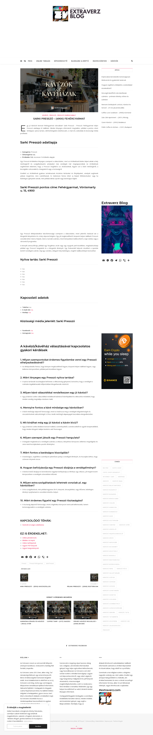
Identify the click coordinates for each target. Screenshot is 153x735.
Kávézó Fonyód (109, 525)
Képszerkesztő (60, 61)
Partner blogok (118, 721)
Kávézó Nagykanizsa (111, 560)
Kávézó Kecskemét (110, 547)
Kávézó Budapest (110, 490)
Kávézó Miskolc (109, 555)
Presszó (53, 115)
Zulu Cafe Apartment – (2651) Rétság (114, 117)
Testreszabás (17, 726)
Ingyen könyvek (100, 61)
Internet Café (108, 476)
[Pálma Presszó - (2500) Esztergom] (94, 577)
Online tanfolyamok (29, 543)
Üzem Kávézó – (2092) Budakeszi (113, 122)
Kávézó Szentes (109, 595)
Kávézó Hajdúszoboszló (113, 533)
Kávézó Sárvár (109, 612)
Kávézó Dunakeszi (110, 511)
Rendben (38, 726)
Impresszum (108, 721)
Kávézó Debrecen (110, 507)
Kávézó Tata (124, 612)
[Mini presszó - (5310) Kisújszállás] (24, 577)
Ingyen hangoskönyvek (30, 548)
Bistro (105, 468)
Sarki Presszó (50, 563)
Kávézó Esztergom (110, 520)
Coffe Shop (116, 468)
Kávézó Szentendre (111, 590)
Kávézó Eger (108, 516)
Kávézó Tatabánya (110, 617)
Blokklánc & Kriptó (80, 61)
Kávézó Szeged (109, 586)
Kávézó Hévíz (108, 538)
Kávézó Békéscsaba (110, 498)
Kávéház (121, 476)
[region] (27, 717)
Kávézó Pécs (122, 568)
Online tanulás (43, 61)
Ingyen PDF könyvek (29, 545)
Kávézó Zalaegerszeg (112, 625)
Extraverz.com (25, 569)
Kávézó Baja (117, 481)
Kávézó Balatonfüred (112, 485)
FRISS (30, 61)
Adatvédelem (28, 721)
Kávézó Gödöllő (109, 529)
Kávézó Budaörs (109, 494)
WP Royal (81, 721)
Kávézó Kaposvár (110, 542)
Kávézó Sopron (109, 582)
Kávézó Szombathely (111, 603)
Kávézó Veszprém (110, 621)
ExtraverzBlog (90, 721)
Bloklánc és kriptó (28, 540)
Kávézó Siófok (109, 577)
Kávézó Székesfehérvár (112, 608)
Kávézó (45, 115)
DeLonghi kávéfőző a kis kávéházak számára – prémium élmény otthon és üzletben (115, 96)
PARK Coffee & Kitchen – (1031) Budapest (116, 127)
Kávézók (114, 61)
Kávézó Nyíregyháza (111, 564)
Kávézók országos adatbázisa (33, 525)
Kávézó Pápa (108, 568)
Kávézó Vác (125, 621)
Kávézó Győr (124, 525)
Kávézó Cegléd (109, 503)
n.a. (32, 310)
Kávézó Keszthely (110, 551)
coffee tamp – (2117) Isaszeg (58, 621)
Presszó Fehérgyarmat (66, 115)
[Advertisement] (76, 42)
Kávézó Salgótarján (111, 573)
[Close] (48, 704)
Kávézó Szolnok (109, 599)
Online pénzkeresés (29, 538)
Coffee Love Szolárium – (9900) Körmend (116, 113)
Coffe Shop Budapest (111, 472)
